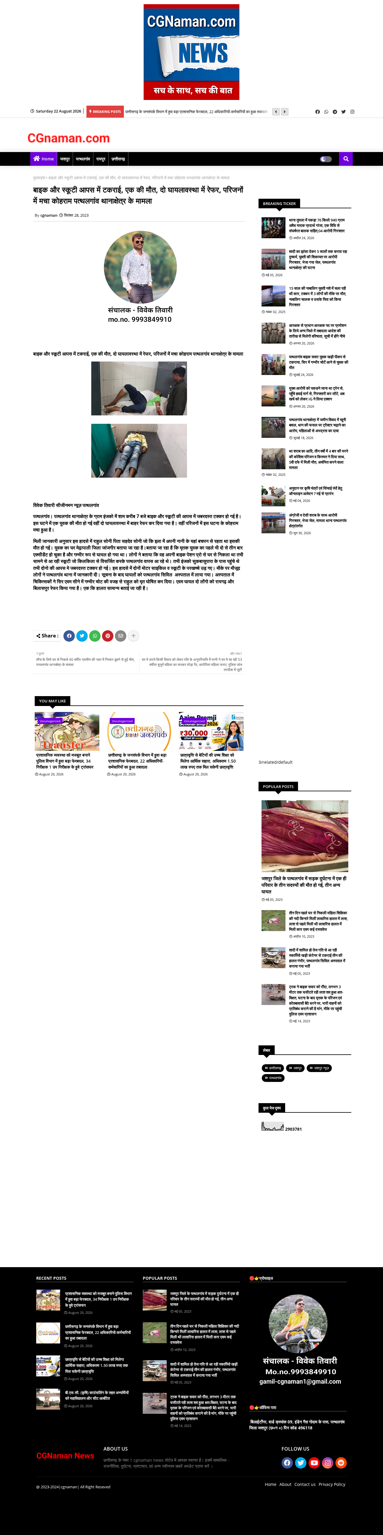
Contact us (305, 1484)
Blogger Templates (79, 1526)
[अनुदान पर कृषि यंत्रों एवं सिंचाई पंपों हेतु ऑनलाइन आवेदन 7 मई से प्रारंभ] (273, 495)
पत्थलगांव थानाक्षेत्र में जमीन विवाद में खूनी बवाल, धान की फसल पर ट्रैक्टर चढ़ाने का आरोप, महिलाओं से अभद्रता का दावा (317, 425)
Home (48, 159)
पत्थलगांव (83, 159)
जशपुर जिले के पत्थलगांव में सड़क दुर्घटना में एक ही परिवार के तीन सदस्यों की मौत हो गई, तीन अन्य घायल (304, 885)
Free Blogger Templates (156, 1526)
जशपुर (65, 159)
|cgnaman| (69, 1487)
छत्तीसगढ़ (118, 159)
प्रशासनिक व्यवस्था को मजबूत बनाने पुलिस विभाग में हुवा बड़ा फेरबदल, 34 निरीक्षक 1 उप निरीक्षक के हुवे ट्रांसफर (64, 760)
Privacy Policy (332, 1484)
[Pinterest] (107, 636)
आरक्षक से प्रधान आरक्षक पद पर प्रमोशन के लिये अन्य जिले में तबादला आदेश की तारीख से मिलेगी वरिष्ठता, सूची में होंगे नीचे (317, 331)
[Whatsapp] (95, 636)
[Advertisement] (148, 609)
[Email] (120, 636)
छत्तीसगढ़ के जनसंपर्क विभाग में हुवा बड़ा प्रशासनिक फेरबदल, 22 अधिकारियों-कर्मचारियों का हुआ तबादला (196, 111)
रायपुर (100, 159)
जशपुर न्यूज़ (321, 1068)
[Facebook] (69, 636)
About (285, 1484)
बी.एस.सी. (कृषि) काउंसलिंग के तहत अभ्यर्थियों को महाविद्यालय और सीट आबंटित (97, 1395)
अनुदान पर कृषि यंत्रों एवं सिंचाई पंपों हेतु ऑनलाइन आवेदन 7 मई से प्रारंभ (315, 490)
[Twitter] (82, 636)
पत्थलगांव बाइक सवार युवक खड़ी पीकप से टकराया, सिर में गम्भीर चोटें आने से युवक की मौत (318, 362)
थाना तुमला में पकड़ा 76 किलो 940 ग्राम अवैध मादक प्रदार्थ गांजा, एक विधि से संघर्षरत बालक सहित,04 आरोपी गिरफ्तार (317, 225)
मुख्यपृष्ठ (39, 177)
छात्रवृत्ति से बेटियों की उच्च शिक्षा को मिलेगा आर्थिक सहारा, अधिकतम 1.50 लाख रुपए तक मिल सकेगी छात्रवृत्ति (208, 760)
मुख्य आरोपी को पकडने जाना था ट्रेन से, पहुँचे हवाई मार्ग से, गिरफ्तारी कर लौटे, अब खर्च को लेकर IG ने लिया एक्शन (316, 393)
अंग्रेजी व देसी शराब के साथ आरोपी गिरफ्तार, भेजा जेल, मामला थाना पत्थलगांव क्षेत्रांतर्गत (317, 520)
